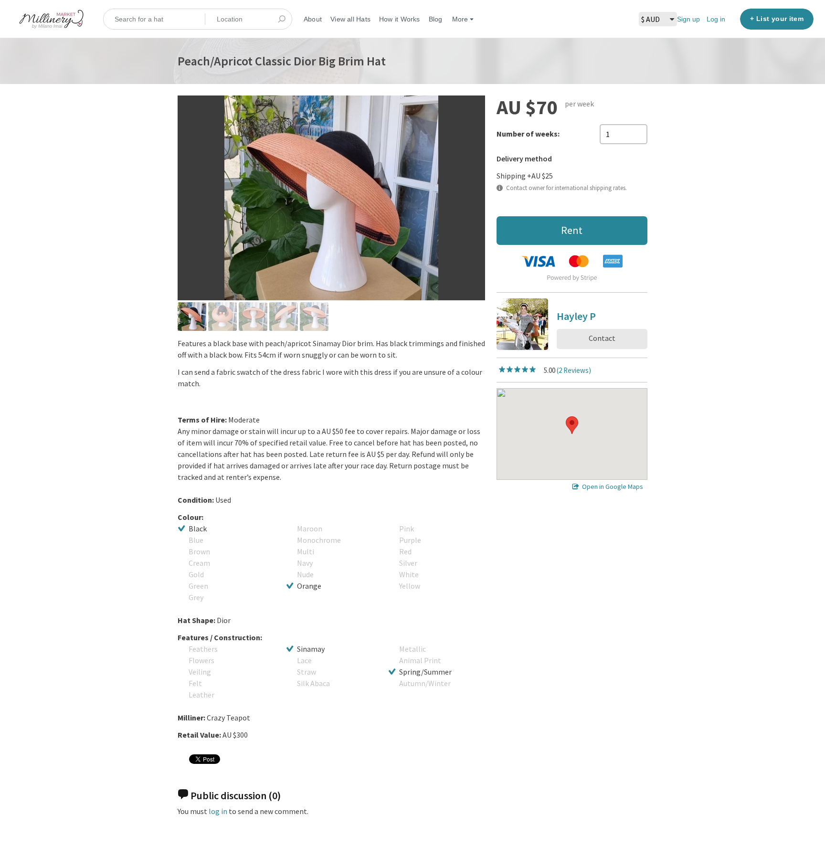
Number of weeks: (528, 133)
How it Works (399, 19)
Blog (436, 19)
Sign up (688, 19)
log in (218, 811)
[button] (572, 425)
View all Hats (350, 19)
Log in (716, 19)
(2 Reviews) (574, 370)
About (313, 19)
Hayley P (576, 318)
